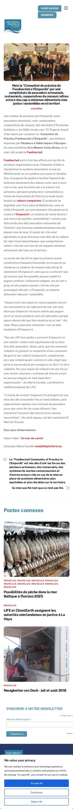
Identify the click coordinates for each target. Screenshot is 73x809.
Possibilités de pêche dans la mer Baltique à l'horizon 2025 (30, 594)
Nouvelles (51, 580)
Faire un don (49, 8)
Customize (36, 792)
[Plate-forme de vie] (13, 32)
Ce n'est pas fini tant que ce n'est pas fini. (38, 488)
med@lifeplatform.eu (48, 446)
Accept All (36, 783)
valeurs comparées (29, 200)
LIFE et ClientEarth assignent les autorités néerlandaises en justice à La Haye (34, 614)
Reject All (36, 801)
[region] (36, 782)
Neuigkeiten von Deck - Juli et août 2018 (35, 690)
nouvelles (36, 108)
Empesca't (23, 214)
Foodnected (34, 152)
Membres (47, 14)
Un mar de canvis (32, 438)
